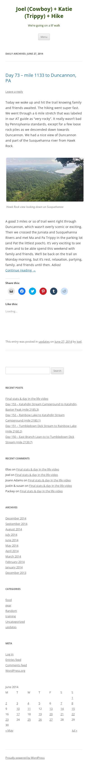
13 (51, 709)
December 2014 (15, 518)
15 (73, 709)
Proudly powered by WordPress (25, 758)
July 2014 (11, 535)
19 (40, 714)
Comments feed (16, 665)
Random (11, 611)
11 (29, 709)
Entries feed (13, 660)
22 (73, 714)
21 (62, 714)
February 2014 (15, 562)
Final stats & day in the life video (26, 399)
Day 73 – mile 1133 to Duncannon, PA (40, 78)
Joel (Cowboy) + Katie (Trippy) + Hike (44, 12)
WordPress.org (15, 671)
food (8, 600)
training (10, 616)
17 (18, 714)
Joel (79, 341)
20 (51, 714)
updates (44, 341)
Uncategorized (15, 622)
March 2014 (13, 556)
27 (51, 720)
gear (8, 605)
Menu (44, 37)
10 (18, 709)
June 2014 (11, 540)
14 (62, 709)
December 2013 (15, 573)
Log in (9, 654)
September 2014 (16, 524)
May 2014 (11, 545)
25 (29, 720)
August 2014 (13, 529)
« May (9, 730)
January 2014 (14, 567)
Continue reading (20, 270)
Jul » (74, 730)
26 (40, 720)
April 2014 (12, 551)
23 (7, 720)
